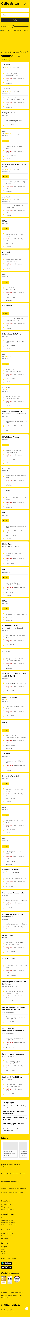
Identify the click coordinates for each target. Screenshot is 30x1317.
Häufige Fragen (5, 1207)
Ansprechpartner (6, 1204)
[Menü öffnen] (28, 4)
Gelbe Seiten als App (7, 1220)
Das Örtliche (4, 1238)
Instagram (4, 1247)
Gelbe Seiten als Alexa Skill (8, 1225)
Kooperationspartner (7, 1233)
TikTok (3, 1254)
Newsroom (4, 1218)
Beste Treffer (6, 56)
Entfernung (5, 59)
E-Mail (6, 141)
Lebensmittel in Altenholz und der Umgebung (11, 1165)
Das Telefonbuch (6, 1236)
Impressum (4, 1292)
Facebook (4, 1249)
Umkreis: (5, 26)
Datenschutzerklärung (16, 1292)
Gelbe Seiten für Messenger (9, 1222)
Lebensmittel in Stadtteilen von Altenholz (13, 1174)
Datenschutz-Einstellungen (9, 1295)
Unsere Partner (6, 1230)
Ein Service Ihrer (8, 1310)
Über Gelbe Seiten (7, 1214)
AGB (20, 1295)
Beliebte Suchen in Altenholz (9, 1181)
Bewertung (15, 56)
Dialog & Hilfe (6, 1201)
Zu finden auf (6, 1243)
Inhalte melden (5, 1298)
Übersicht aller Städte (7, 1209)
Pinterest (4, 1251)
